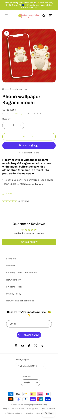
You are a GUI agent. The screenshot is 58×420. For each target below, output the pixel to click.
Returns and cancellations (20, 301)
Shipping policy (13, 413)
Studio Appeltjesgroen (27, 405)
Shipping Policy (14, 287)
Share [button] (8, 193)
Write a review (29, 242)
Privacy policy (32, 408)
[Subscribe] (48, 323)
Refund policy (18, 408)
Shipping (18, 114)
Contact (10, 266)
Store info (11, 259)
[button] (6, 15)
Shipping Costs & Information (21, 273)
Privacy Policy (13, 294)
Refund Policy (13, 280)
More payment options (29, 153)
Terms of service (48, 408)
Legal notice (28, 413)
